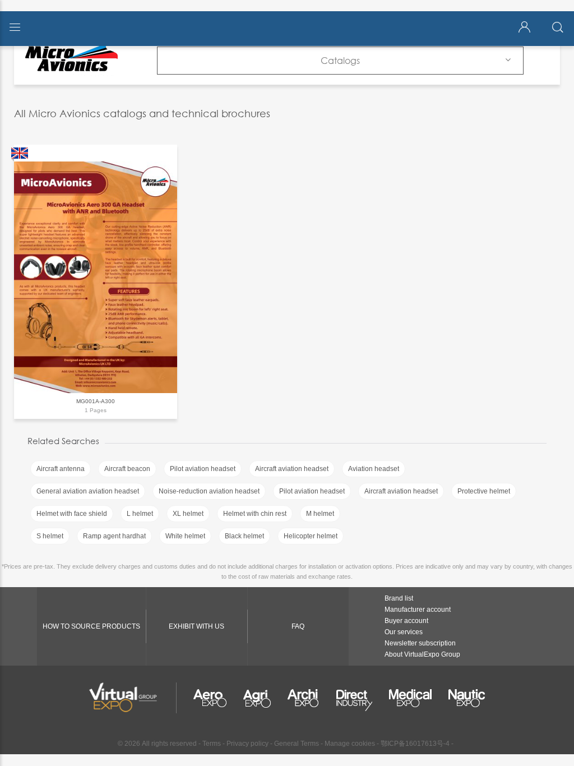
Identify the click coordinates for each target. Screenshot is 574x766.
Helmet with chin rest (254, 514)
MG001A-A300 (95, 401)
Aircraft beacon (127, 469)
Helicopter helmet (310, 536)
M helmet (320, 514)
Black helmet (244, 536)
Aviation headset (373, 469)
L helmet (140, 514)
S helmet (49, 536)
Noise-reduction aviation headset (209, 491)
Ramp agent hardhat (114, 536)
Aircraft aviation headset (291, 469)
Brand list (399, 598)
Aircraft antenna (60, 469)
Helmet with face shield (71, 514)
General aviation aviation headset (87, 491)
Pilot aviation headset (202, 469)
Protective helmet (483, 491)
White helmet (185, 536)
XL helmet (188, 514)
